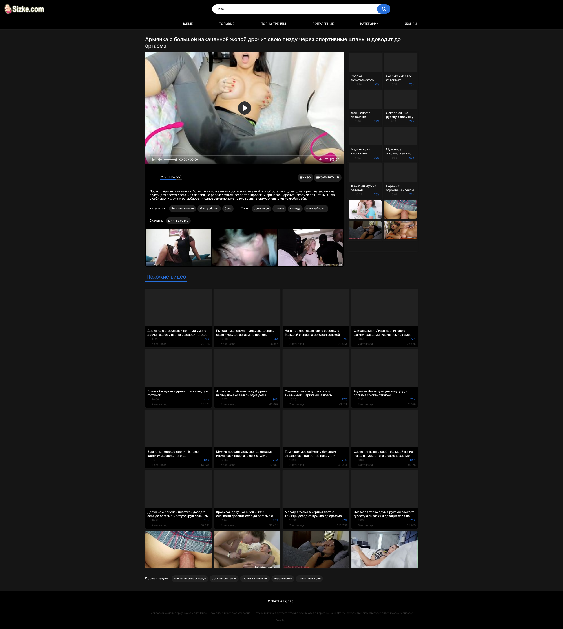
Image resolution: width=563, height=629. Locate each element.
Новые (187, 24)
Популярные (323, 24)
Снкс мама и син (309, 578)
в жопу (279, 208)
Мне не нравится (155, 178)
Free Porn (281, 620)
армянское (261, 208)
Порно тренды (273, 24)
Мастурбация (209, 208)
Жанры (411, 24)
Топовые (226, 24)
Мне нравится (149, 178)
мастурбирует (316, 208)
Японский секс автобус (190, 578)
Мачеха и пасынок (255, 578)
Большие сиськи (182, 208)
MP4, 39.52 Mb (178, 220)
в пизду (295, 208)
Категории (369, 24)
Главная (150, 23)
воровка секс (283, 578)
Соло (228, 208)
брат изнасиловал (224, 578)
